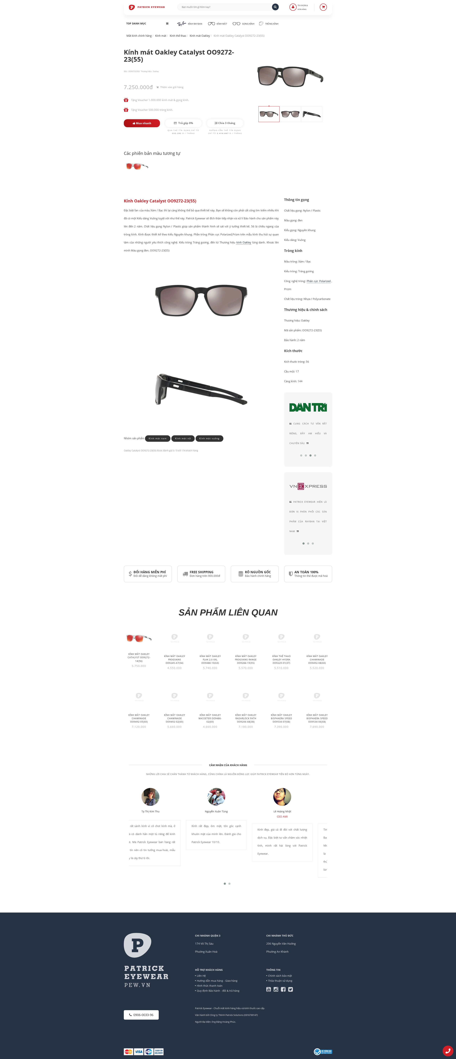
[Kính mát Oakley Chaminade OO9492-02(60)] (174, 698)
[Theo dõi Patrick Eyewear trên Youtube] (270, 990)
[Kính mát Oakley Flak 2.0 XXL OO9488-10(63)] (210, 639)
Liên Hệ (201, 975)
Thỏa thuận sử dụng (280, 980)
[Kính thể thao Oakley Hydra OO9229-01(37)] (281, 639)
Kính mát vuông (209, 438)
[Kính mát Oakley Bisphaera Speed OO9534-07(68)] (281, 698)
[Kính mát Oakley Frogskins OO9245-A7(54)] (174, 639)
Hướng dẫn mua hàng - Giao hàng (217, 980)
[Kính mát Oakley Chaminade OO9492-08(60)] (317, 639)
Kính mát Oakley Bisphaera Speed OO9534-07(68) (281, 718)
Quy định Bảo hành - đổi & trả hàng (218, 990)
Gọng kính (248, 23)
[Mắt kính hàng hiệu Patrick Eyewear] (147, 7)
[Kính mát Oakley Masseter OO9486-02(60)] (210, 698)
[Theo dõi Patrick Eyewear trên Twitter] (290, 990)
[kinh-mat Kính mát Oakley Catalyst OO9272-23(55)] (137, 166)
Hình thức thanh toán (209, 985)
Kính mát (222, 23)
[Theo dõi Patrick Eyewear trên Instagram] (277, 990)
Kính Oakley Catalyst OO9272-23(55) (160, 201)
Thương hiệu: (146, 71)
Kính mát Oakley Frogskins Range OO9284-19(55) (246, 659)
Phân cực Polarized (319, 281)
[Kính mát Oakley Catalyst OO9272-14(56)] (139, 638)
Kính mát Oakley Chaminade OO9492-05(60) (139, 718)
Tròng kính (271, 23)
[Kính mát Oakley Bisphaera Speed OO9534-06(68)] (317, 698)
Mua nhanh (143, 123)
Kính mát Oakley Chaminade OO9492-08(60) (317, 659)
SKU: (126, 71)
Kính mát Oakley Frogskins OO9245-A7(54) (174, 659)
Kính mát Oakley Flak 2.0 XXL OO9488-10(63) (210, 659)
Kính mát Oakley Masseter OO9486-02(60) (210, 718)
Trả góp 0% (185, 123)
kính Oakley (243, 242)
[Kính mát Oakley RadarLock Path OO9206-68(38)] (246, 698)
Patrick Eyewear (203, 1008)
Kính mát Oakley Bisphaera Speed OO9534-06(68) (317, 718)
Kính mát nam (158, 438)
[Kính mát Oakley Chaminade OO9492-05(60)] (139, 698)
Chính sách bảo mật (280, 975)
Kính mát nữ (183, 438)
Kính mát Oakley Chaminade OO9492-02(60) (174, 718)
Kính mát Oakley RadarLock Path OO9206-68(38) (245, 718)
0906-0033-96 (143, 1015)
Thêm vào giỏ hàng (171, 87)
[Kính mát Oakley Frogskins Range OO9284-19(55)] (246, 639)
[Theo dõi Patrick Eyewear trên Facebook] (284, 990)
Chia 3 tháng (226, 123)
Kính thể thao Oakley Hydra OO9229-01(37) (281, 659)
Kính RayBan (195, 23)
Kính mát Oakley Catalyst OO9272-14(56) (139, 657)
